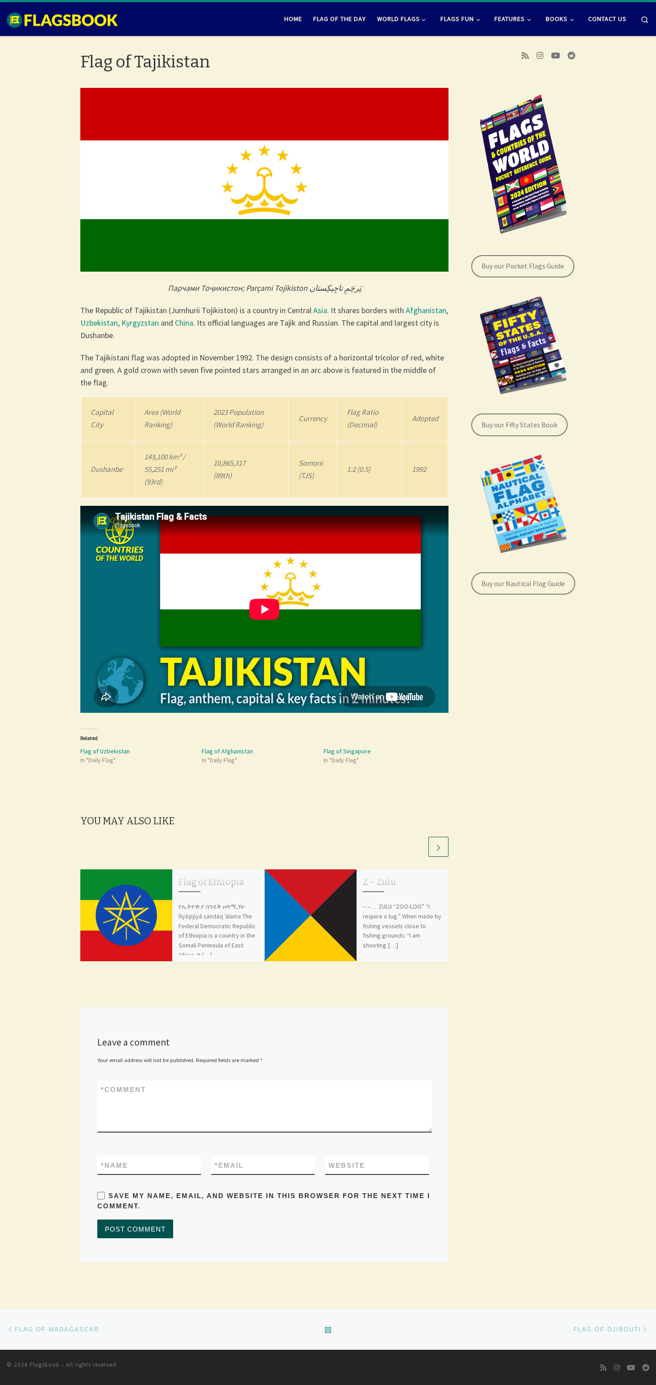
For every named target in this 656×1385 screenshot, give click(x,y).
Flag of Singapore (347, 751)
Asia (320, 310)
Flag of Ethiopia (211, 882)
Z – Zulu (379, 882)
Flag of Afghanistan (227, 751)
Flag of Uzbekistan (105, 751)
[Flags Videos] (555, 56)
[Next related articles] (438, 847)
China (184, 323)
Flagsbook (44, 1364)
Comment (123, 1089)
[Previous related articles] (417, 847)
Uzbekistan (99, 323)
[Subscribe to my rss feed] (525, 56)
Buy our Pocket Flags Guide (523, 265)
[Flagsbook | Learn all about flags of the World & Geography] (62, 19)
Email (229, 1165)
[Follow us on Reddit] (572, 56)
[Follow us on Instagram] (540, 56)
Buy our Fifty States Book (519, 424)
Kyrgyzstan (140, 323)
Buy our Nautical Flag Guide (523, 583)
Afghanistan (426, 310)
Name (114, 1165)
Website (346, 1165)
